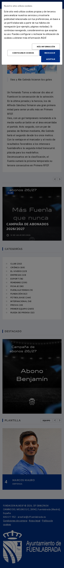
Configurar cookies (23, 53)
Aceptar (50, 59)
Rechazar (49, 53)
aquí (43, 38)
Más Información (46, 46)
